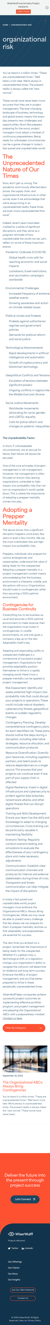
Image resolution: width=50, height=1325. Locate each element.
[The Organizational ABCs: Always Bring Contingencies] (25, 1059)
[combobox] (24, 1028)
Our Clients (13, 1268)
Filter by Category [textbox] (15, 1028)
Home (5, 25)
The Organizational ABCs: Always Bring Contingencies (23, 1086)
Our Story (13, 1274)
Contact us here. (12, 1018)
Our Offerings (15, 1262)
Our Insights (14, 1280)
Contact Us (23, 1298)
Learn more (23, 12)
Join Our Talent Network (23, 1290)
